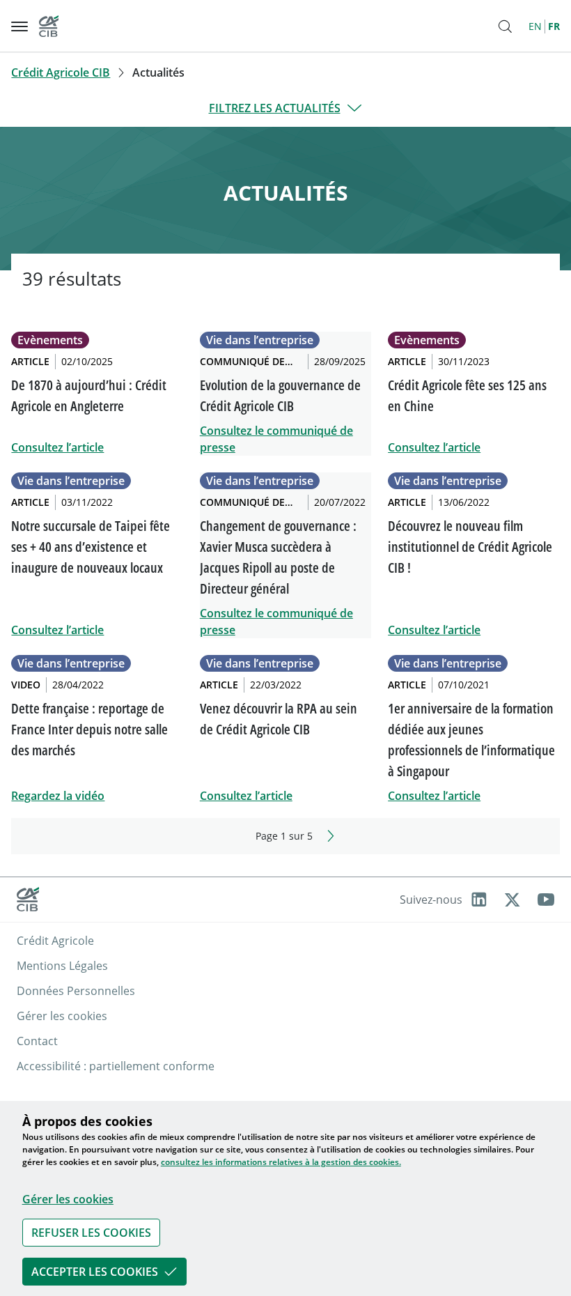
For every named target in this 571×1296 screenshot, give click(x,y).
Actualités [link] (158, 72)
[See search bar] (505, 26)
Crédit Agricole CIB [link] (60, 72)
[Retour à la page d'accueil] (48, 26)
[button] (285, 1233)
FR (554, 26)
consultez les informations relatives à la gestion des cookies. (281, 1162)
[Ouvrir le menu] (19, 26)
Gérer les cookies (68, 1199)
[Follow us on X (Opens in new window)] (512, 899)
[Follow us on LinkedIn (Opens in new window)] (479, 899)
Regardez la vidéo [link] (57, 795)
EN (535, 26)
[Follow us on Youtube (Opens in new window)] (546, 899)
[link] (91, 1233)
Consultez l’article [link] (57, 447)
